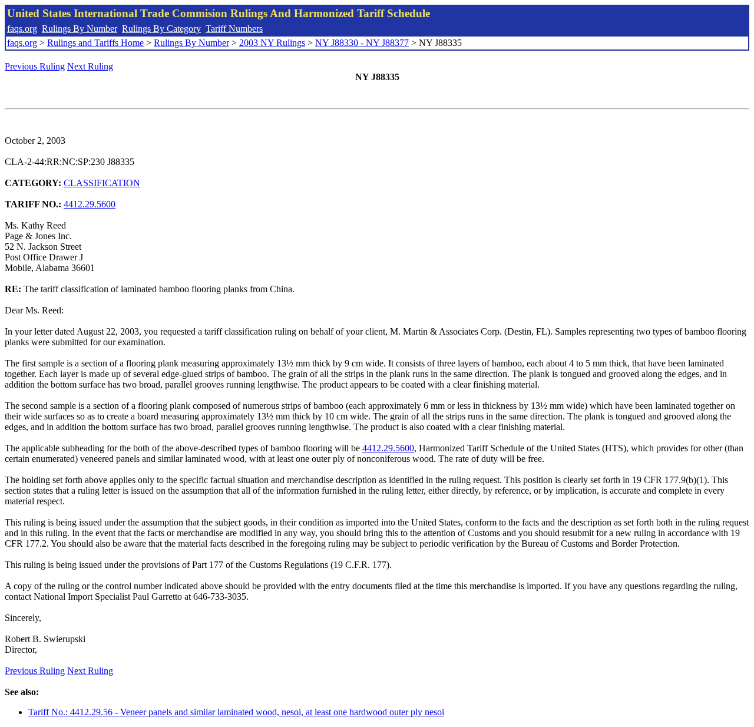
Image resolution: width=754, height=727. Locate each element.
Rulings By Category (161, 29)
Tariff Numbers (234, 29)
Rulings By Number (79, 29)
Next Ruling (90, 66)
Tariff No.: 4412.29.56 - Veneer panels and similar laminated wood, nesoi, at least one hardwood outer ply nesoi (236, 712)
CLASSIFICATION (102, 183)
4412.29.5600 (89, 204)
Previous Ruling (35, 66)
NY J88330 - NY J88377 (362, 43)
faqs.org (22, 29)
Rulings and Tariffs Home (95, 43)
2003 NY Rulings (272, 43)
